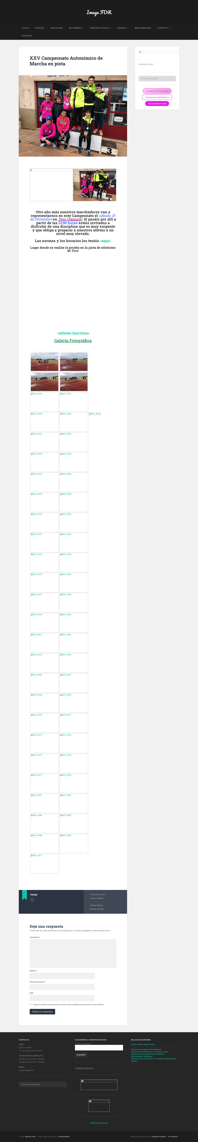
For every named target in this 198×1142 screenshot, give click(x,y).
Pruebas (121, 28)
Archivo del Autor (32, 900)
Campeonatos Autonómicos (157, 97)
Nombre (33, 971)
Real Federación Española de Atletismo (148, 1054)
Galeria (93, 898)
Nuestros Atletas (99, 28)
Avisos (25, 28)
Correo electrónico (38, 982)
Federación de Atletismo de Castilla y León (149, 1052)
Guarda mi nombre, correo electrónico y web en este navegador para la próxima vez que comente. (68, 1004)
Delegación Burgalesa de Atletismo (146, 1049)
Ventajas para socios (99, 1123)
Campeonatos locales (157, 103)
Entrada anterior (96, 905)
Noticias (39, 28)
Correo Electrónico (83, 1044)
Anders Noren (158, 1137)
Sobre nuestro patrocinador (143, 1044)
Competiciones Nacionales (157, 91)
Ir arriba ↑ (173, 1137)
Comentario (35, 937)
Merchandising (143, 28)
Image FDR (99, 12)
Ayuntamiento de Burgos (141, 1056)
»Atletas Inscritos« (73, 333)
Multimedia (75, 28)
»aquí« (105, 240)
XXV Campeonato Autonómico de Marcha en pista (66, 61)
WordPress (64, 1137)
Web (31, 993)
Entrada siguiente (97, 909)
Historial (27, 36)
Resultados (57, 28)
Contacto (162, 28)
